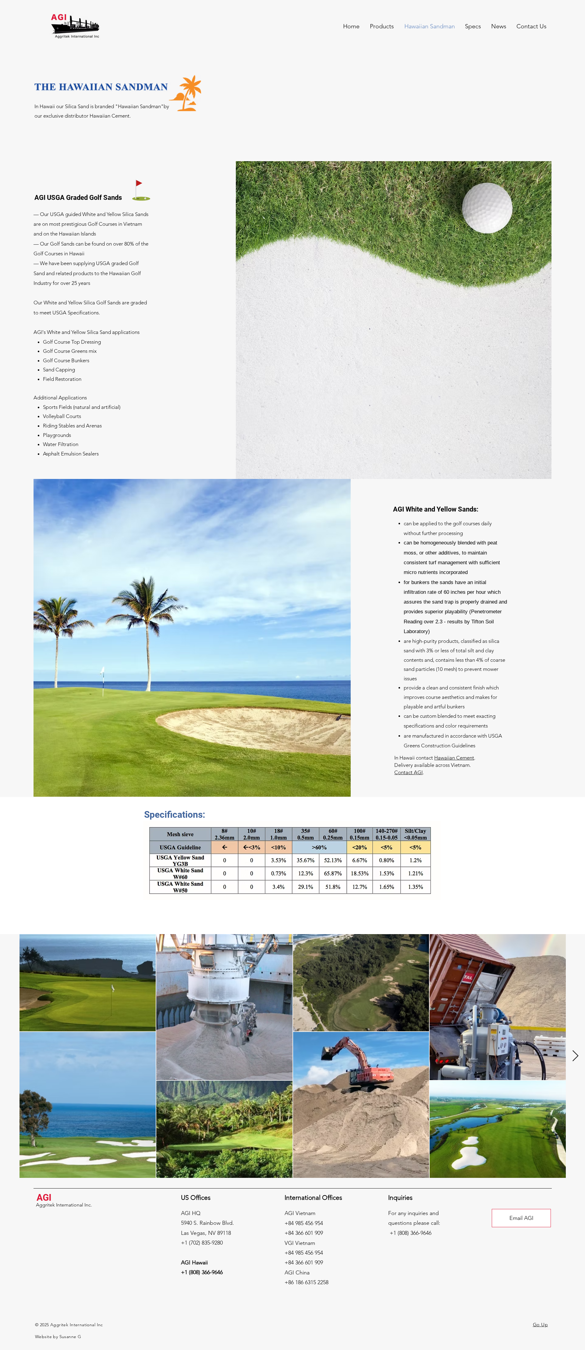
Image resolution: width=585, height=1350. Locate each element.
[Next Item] (575, 1056)
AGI (44, 1197)
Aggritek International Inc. (64, 1205)
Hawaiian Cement (454, 758)
